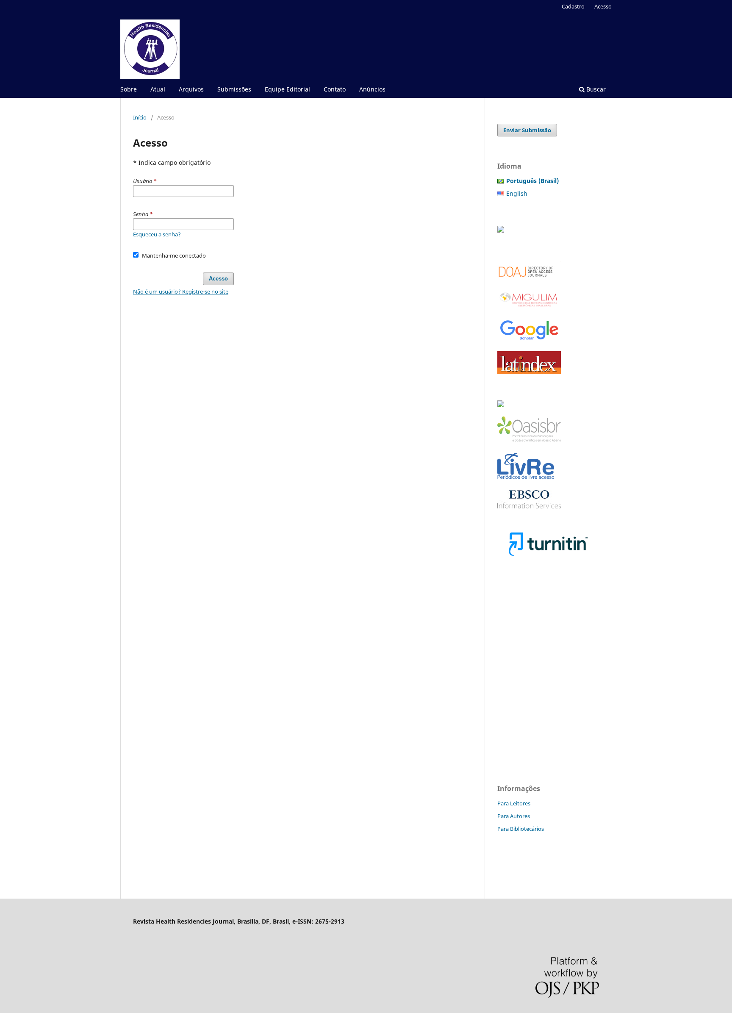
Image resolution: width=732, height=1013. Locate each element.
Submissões (234, 89)
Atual (157, 89)
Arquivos (191, 89)
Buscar (595, 89)
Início (140, 117)
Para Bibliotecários (520, 829)
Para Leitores (513, 803)
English (516, 193)
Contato (335, 89)
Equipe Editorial (287, 89)
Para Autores (513, 816)
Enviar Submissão (527, 130)
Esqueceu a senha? (157, 234)
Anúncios (372, 89)
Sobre (128, 89)
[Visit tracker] (500, 230)
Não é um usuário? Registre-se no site (180, 291)
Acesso (603, 6)
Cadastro (573, 6)
